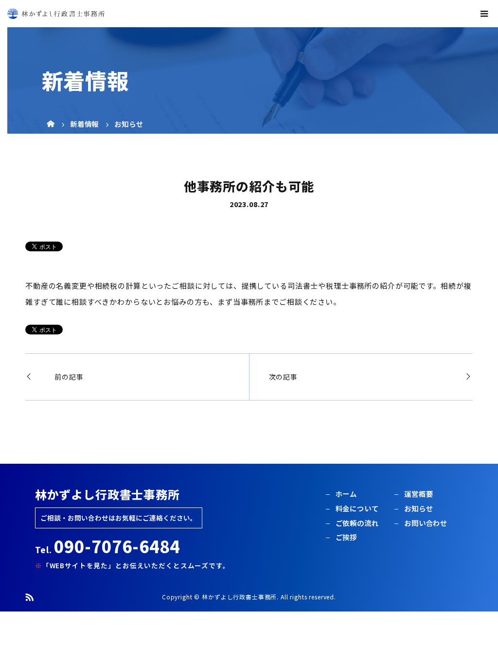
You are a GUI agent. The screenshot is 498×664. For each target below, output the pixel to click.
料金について (357, 508)
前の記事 (68, 377)
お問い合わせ (425, 523)
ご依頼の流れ (357, 523)
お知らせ (418, 508)
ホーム (346, 494)
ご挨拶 (346, 537)
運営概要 (418, 494)
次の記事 (283, 377)
